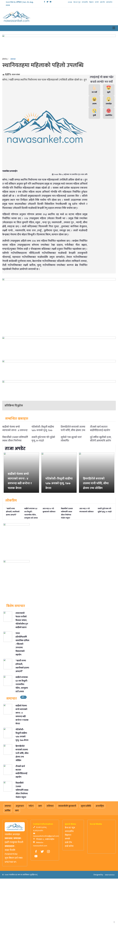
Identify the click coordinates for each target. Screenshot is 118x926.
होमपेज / (5, 59)
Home (67, 2)
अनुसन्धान (20, 806)
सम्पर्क (96, 2)
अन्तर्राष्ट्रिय (100, 806)
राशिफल (50, 806)
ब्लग (40, 806)
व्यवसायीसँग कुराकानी (67, 806)
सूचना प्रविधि (86, 806)
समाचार (13, 59)
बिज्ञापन (90, 2)
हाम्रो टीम (101, 2)
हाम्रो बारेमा (109, 2)
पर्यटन (31, 806)
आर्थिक (7, 810)
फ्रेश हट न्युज (74, 2)
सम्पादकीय (83, 2)
